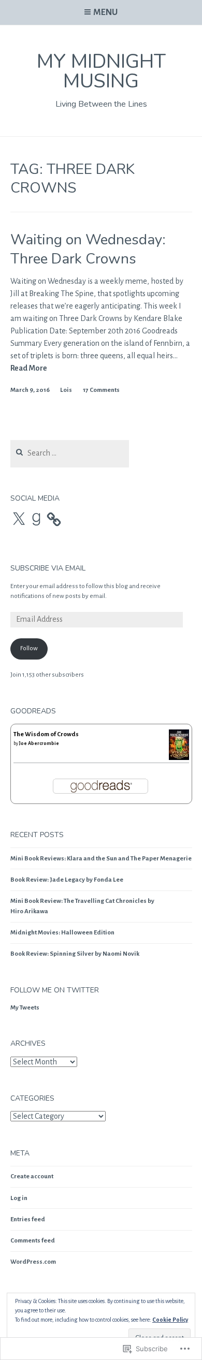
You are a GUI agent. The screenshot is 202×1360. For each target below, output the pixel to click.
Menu (105, 12)
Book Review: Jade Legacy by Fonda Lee (66, 879)
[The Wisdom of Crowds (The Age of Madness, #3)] (179, 758)
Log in (18, 1198)
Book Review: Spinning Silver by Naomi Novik (74, 953)
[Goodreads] (36, 519)
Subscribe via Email (47, 568)
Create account (31, 1176)
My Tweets (24, 1007)
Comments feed (32, 1240)
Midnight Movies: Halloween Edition (62, 932)
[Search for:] (69, 453)
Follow (29, 648)
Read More (28, 368)
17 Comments (101, 390)
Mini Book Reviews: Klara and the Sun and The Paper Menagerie (101, 858)
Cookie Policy (170, 1320)
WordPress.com (33, 1262)
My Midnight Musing (101, 71)
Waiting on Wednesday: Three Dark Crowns (88, 249)
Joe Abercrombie (39, 743)
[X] (18, 519)
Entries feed (27, 1219)
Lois (66, 390)
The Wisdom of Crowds (46, 734)
